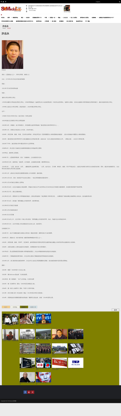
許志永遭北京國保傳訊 (40, 339)
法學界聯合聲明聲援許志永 (73, 352)
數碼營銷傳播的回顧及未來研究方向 (24, 21)
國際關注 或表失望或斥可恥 (25, 365)
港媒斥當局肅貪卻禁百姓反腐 (41, 365)
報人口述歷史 (74, 17)
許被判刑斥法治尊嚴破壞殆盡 (57, 352)
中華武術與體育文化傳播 (7, 21)
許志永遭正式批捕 (23, 352)
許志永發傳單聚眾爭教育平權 (25, 339)
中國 (46, 17)
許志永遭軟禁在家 (55, 339)
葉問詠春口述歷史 (84, 17)
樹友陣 (27, 17)
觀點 (59, 17)
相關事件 (24, 307)
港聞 (8, 17)
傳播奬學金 (15, 17)
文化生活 (65, 17)
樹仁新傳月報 (70, 21)
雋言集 (2, 17)
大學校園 (47, 21)
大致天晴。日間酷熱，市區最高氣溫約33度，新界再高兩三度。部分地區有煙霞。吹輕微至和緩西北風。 (45, 7)
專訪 (22, 17)
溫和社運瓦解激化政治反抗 (73, 365)
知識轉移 (94, 17)
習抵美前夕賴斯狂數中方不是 (41, 324)
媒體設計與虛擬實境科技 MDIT (106, 17)
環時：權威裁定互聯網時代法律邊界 (58, 365)
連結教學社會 (79, 21)
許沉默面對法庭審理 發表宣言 (41, 352)
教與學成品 (39, 21)
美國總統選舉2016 (37, 17)
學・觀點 (88, 21)
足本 (115, 310)
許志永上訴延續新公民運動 (25, 379)
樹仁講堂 (54, 21)
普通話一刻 (52, 17)
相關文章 (33, 307)
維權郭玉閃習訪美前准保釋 (25, 324)
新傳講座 (61, 21)
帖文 (5, 307)
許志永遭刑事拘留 (71, 339)
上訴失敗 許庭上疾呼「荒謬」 (41, 379)
